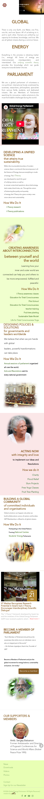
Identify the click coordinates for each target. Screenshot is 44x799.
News (6, 764)
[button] (3, 598)
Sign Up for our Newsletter (15, 785)
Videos (6, 771)
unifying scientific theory (28, 63)
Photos (6, 775)
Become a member (29, 671)
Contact (7, 782)
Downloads (8, 768)
